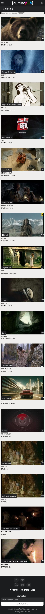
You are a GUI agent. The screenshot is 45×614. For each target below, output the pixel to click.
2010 (10, 143)
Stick (6, 235)
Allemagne (5, 110)
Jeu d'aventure (7, 137)
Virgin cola (6, 369)
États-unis (5, 241)
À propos (14, 590)
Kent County (6, 398)
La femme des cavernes (10, 528)
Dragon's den (6, 267)
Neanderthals (6, 170)
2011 (13, 77)
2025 (10, 45)
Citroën (4, 42)
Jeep (3, 401)
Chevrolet (5, 434)
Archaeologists (7, 202)
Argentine (5, 77)
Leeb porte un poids (9, 496)
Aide (33, 590)
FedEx (3, 238)
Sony (3, 75)
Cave (4, 333)
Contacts (24, 590)
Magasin (4, 336)
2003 (10, 306)
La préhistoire (7, 365)
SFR (2, 140)
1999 (13, 404)
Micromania (6, 532)
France (4, 45)
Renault (4, 303)
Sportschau (6, 173)
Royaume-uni (6, 273)
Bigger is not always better (11, 104)
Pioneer (4, 564)
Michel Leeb (6, 463)
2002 (13, 338)
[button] (42, 39)
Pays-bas (4, 208)
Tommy (4, 431)
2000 (10, 371)
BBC (2, 271)
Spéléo (4, 300)
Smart (3, 107)
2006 (13, 175)
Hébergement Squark (22, 611)
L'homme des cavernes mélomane (14, 561)
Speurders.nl (7, 205)
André (4, 466)
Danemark (5, 338)
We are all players (8, 72)
